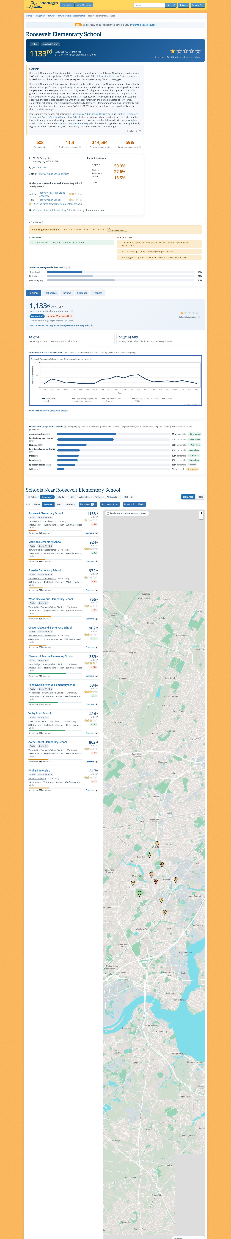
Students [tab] (82, 292)
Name (37, 504)
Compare (90, 533)
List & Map (188, 496)
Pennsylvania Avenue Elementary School (52, 684)
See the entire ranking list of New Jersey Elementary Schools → (63, 325)
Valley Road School (39, 713)
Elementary (47, 497)
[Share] (174, 5)
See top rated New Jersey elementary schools (58, 203)
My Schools (86, 504)
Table (200, 496)
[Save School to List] (96, 533)
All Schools (112, 497)
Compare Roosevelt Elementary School (53, 210)
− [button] (201, 517)
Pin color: (133, 504)
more (94, 182)
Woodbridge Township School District (45, 607)
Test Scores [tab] (51, 292)
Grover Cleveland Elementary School (61, 117)
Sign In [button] (184, 5)
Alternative (84, 497)
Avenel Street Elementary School (47, 741)
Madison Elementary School (44, 541)
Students (70, 504)
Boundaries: (109, 504)
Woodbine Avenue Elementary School (50, 599)
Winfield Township (39, 770)
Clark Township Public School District (45, 721)
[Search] (168, 5)
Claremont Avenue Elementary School (76, 123)
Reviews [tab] (67, 292)
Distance (48, 504)
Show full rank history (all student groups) (48, 410)
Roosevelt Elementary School (45, 513)
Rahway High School (50, 199)
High (72, 497)
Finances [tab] (97, 292)
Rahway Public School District (111, 76)
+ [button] (201, 513)
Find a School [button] (67, 4)
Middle (61, 497)
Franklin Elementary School (44, 570)
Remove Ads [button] (197, 5)
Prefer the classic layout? (143, 24)
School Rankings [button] (84, 4)
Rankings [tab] (33, 292)
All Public (32, 497)
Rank (59, 504)
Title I (128, 497)
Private (98, 497)
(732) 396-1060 (39, 167)
